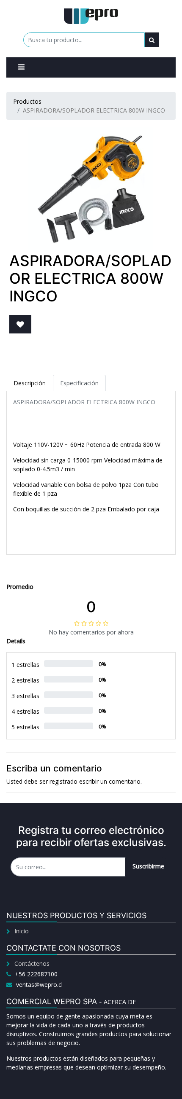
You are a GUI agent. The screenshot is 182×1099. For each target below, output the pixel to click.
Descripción (30, 383)
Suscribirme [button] (148, 866)
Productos (27, 101)
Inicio (21, 931)
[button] (20, 324)
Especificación (79, 383)
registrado (63, 781)
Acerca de (120, 1002)
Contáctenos (32, 963)
